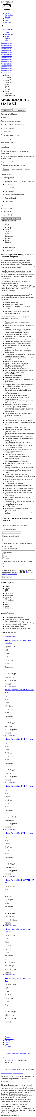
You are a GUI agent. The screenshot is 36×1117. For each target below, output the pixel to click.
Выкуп (7, 20)
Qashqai (7, 38)
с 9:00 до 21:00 (19, 1069)
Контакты (8, 22)
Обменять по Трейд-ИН (9, 220)
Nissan (7, 36)
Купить (8, 684)
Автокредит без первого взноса (11, 218)
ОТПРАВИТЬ (7, 577)
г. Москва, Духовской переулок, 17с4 (17, 1053)
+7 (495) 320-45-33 (11, 1060)
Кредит (7, 17)
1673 (6, 40)
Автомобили (9, 15)
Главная (7, 13)
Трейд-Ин (8, 18)
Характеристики (6, 110)
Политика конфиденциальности (12, 1073)
